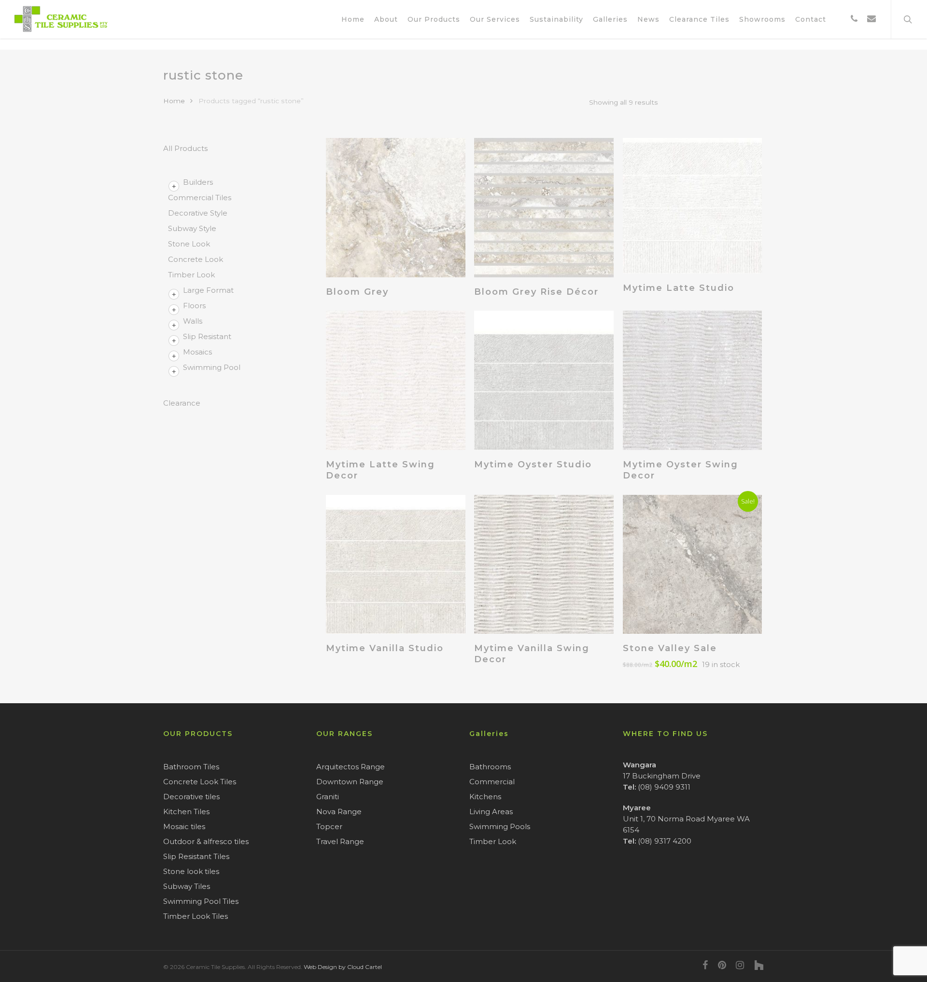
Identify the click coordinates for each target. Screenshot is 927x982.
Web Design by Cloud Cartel (343, 966)
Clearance (181, 403)
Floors (194, 305)
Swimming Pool (211, 367)
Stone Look (189, 243)
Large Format (208, 290)
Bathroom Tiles (191, 766)
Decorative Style (197, 213)
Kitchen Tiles (186, 811)
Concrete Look (195, 259)
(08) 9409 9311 (664, 786)
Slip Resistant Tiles (196, 856)
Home (174, 101)
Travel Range (340, 841)
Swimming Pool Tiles (201, 901)
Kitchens (485, 796)
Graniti (327, 796)
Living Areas (491, 811)
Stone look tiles (191, 871)
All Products (185, 148)
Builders (198, 182)
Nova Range (339, 811)
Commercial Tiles (199, 197)
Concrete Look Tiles (199, 781)
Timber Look (191, 274)
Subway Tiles (186, 886)
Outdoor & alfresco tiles (206, 841)
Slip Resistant (207, 336)
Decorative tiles (191, 796)
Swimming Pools (499, 826)
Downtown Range (349, 781)
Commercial (492, 781)
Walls (192, 321)
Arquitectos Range (350, 766)
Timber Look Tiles (195, 916)
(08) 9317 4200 (664, 841)
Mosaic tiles (184, 826)
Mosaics (197, 351)
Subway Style (192, 228)
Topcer (329, 826)
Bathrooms (490, 766)
